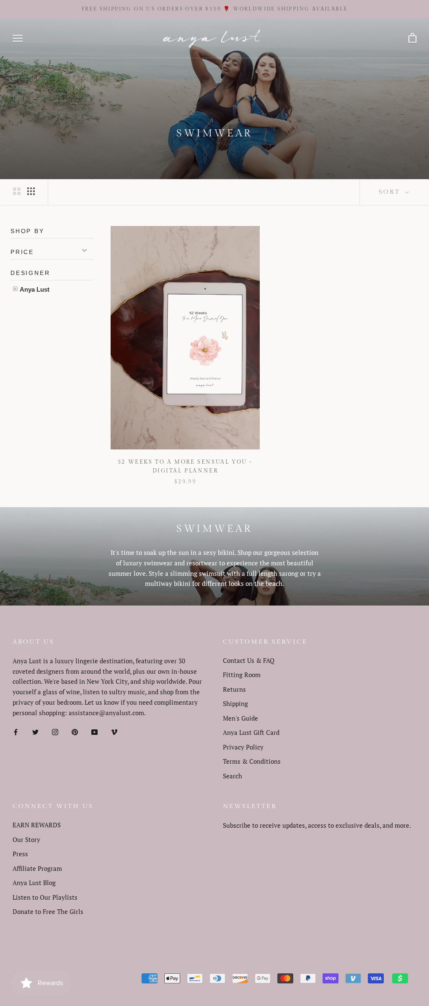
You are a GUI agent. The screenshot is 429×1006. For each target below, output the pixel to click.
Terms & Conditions (252, 761)
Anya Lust (33, 289)
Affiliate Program (37, 868)
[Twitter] (35, 731)
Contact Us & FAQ (248, 660)
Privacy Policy (243, 747)
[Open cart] (412, 38)
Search (232, 776)
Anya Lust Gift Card (251, 732)
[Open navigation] (18, 38)
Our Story (26, 839)
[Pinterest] (75, 731)
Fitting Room (242, 674)
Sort (391, 191)
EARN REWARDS (37, 825)
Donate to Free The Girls (48, 911)
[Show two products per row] (17, 191)
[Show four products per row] (31, 191)
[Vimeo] (114, 731)
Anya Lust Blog (34, 882)
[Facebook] (16, 731)
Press (20, 853)
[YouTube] (94, 731)
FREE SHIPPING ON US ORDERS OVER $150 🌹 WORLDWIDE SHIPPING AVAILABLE (215, 9)
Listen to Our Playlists (45, 897)
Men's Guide (240, 718)
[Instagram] (55, 731)
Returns (234, 689)
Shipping (235, 703)
